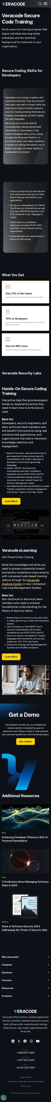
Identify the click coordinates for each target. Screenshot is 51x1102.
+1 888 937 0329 (25, 1053)
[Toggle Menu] (45, 3)
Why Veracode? (10, 957)
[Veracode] (12, 3)
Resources (7, 988)
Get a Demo (25, 741)
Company (7, 964)
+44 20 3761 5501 (25, 1068)
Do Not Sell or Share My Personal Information (25, 1082)
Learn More (11, 501)
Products (7, 996)
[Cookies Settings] (3, 1098)
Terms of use (25, 1086)
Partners (7, 980)
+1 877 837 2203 (25, 1060)
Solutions (7, 972)
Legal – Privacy (25, 1077)
